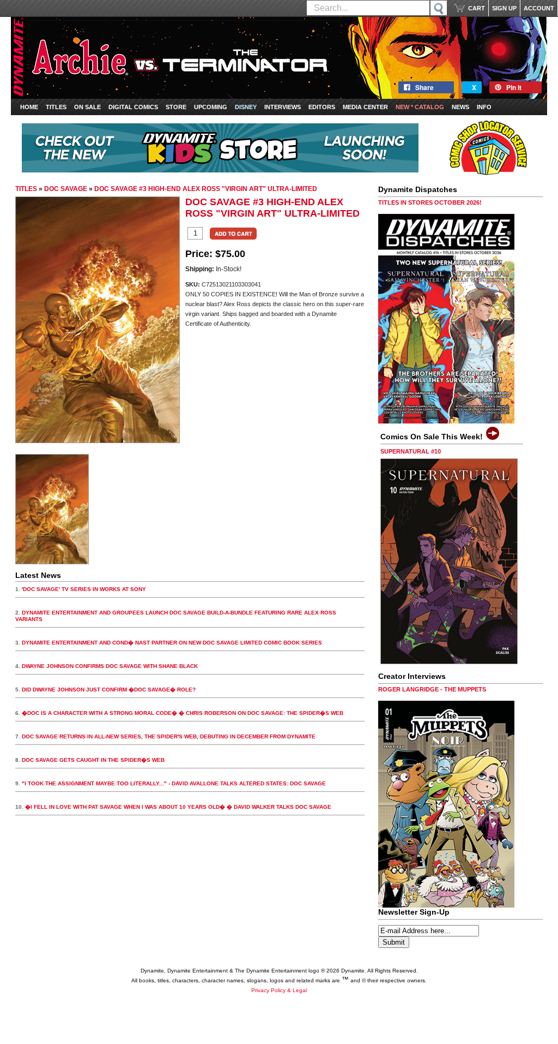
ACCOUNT (539, 8)
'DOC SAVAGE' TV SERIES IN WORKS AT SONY (84, 589)
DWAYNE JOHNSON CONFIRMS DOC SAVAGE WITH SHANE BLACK (110, 666)
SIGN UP (504, 8)
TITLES (26, 189)
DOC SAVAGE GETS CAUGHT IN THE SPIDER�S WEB (93, 760)
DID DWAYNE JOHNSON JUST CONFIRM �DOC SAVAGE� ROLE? (109, 690)
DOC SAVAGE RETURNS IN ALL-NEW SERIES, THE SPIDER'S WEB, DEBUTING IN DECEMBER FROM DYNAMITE (169, 736)
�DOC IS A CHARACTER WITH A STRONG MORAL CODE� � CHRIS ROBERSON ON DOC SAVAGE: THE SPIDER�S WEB (182, 713)
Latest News (38, 575)
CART (476, 8)
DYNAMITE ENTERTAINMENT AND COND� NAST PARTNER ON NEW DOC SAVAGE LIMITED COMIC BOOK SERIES (172, 643)
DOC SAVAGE (65, 189)
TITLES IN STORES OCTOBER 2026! (430, 202)
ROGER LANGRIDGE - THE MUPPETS (432, 689)
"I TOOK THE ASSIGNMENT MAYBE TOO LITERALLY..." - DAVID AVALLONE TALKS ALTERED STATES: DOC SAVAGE (174, 783)
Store (176, 107)
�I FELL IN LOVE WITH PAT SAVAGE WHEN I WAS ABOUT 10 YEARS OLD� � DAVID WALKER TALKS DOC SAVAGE (178, 807)
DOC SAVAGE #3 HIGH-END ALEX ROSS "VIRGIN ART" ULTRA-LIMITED (205, 189)
